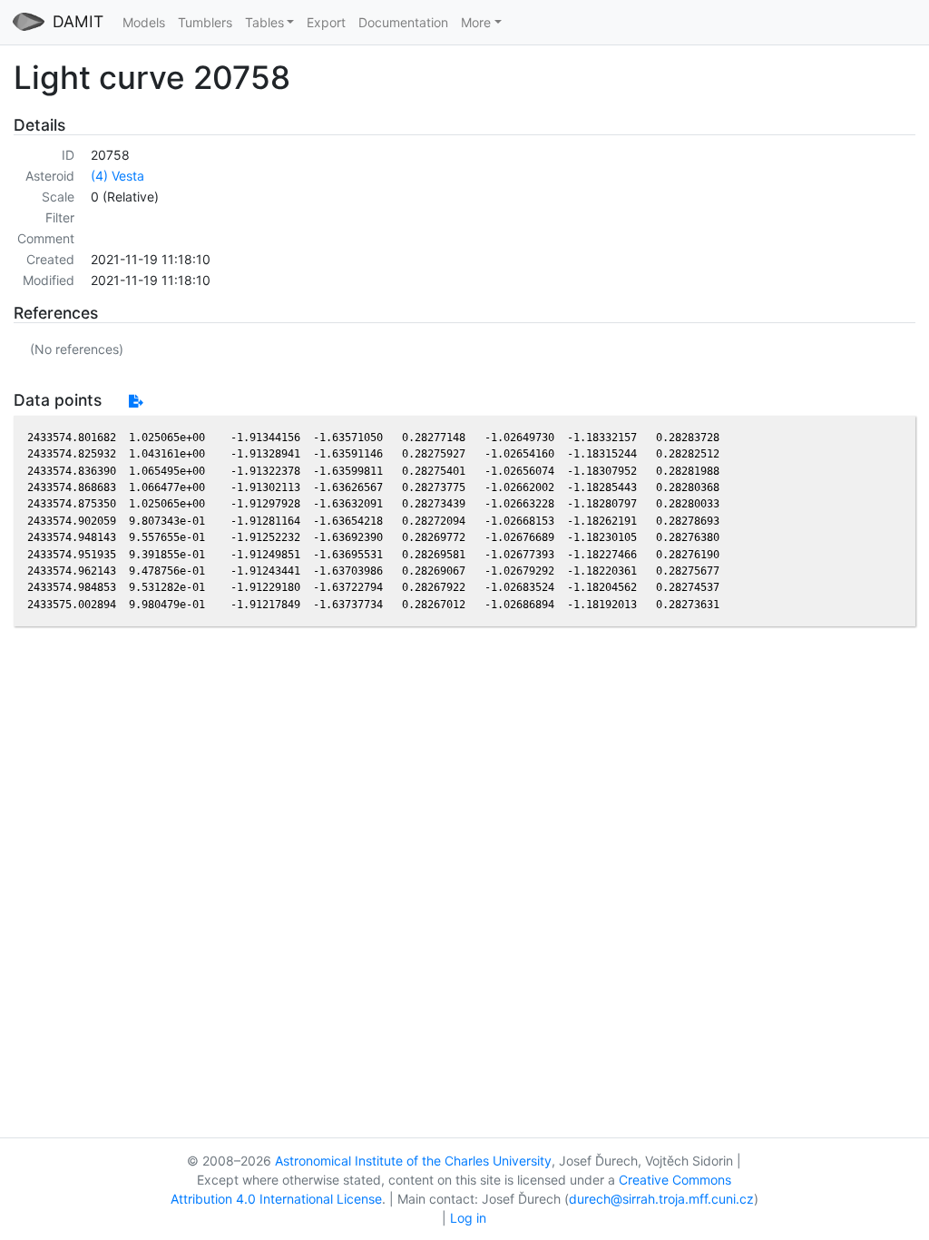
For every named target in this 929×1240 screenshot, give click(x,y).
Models (143, 22)
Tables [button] (264, 22)
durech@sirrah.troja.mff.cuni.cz (661, 1198)
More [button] (476, 22)
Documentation (403, 22)
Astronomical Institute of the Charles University (413, 1160)
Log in (468, 1217)
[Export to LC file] (135, 400)
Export (326, 22)
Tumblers (205, 22)
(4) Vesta (117, 175)
